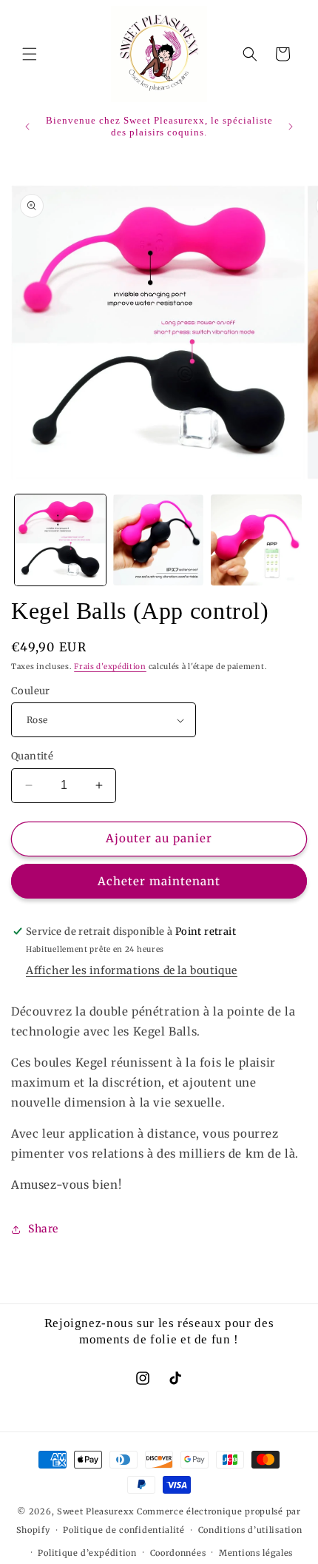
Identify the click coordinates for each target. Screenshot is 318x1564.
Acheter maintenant (159, 881)
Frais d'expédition (110, 666)
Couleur (30, 691)
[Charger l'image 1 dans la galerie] (60, 539)
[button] (29, 54)
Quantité (32, 756)
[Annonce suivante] (290, 126)
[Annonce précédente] (27, 126)
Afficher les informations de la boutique (131, 970)
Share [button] (43, 1228)
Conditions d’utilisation (250, 1530)
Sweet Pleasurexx (96, 1511)
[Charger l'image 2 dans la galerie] (158, 539)
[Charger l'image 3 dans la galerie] (256, 539)
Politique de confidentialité (124, 1530)
